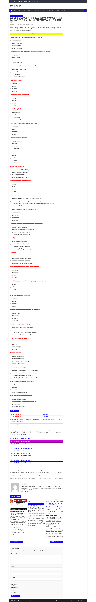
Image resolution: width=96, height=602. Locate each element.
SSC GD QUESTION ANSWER (38, 503)
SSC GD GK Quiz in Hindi (30, 478)
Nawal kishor (22, 24)
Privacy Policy (13, 1)
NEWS (57, 10)
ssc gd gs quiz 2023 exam (41, 478)
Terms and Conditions (22, 1)
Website (13, 577)
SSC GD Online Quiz (18, 16)
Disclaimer (36, 1)
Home (15, 10)
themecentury (29, 600)
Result (51, 515)
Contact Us (30, 1)
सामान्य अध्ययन (28, 28)
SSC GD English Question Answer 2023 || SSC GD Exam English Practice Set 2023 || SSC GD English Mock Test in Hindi (17, 541)
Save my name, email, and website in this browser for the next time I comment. (14, 588)
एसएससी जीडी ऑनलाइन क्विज (21, 480)
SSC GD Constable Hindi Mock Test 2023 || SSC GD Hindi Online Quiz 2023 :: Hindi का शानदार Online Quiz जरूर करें (57, 541)
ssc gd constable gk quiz (19, 478)
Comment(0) (30, 24)
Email (12, 572)
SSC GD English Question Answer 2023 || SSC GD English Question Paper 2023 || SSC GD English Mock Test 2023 (36, 509)
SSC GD (11, 16)
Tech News (63, 10)
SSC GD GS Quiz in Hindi (52, 478)
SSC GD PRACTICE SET (19, 511)
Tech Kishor (16, 6)
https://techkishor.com (26, 491)
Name (13, 566)
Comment (14, 553)
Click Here (45, 414)
